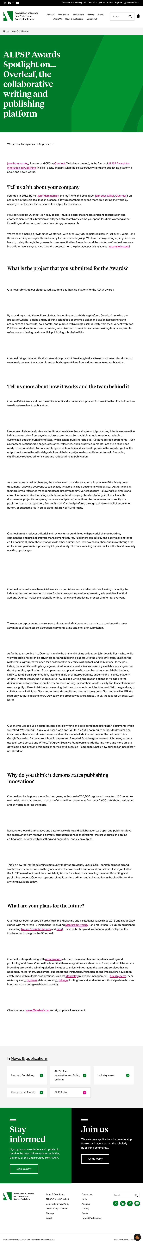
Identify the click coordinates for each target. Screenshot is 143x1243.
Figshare (32, 980)
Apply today (95, 1159)
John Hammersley (17, 163)
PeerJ (60, 929)
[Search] (130, 16)
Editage (63, 980)
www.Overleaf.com (37, 1010)
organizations (53, 959)
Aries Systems (118, 976)
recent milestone (119, 246)
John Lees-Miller (104, 195)
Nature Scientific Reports (36, 929)
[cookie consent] (137, 1237)
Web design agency (122, 1239)
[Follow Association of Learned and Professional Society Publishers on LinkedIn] (9, 2)
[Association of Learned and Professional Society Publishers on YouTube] (17, 3)
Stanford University (76, 925)
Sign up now (23, 1169)
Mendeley (71, 976)
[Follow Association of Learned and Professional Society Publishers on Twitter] (5, 3)
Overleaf (59, 163)
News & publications (29, 1058)
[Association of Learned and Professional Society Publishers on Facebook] (13, 3)
